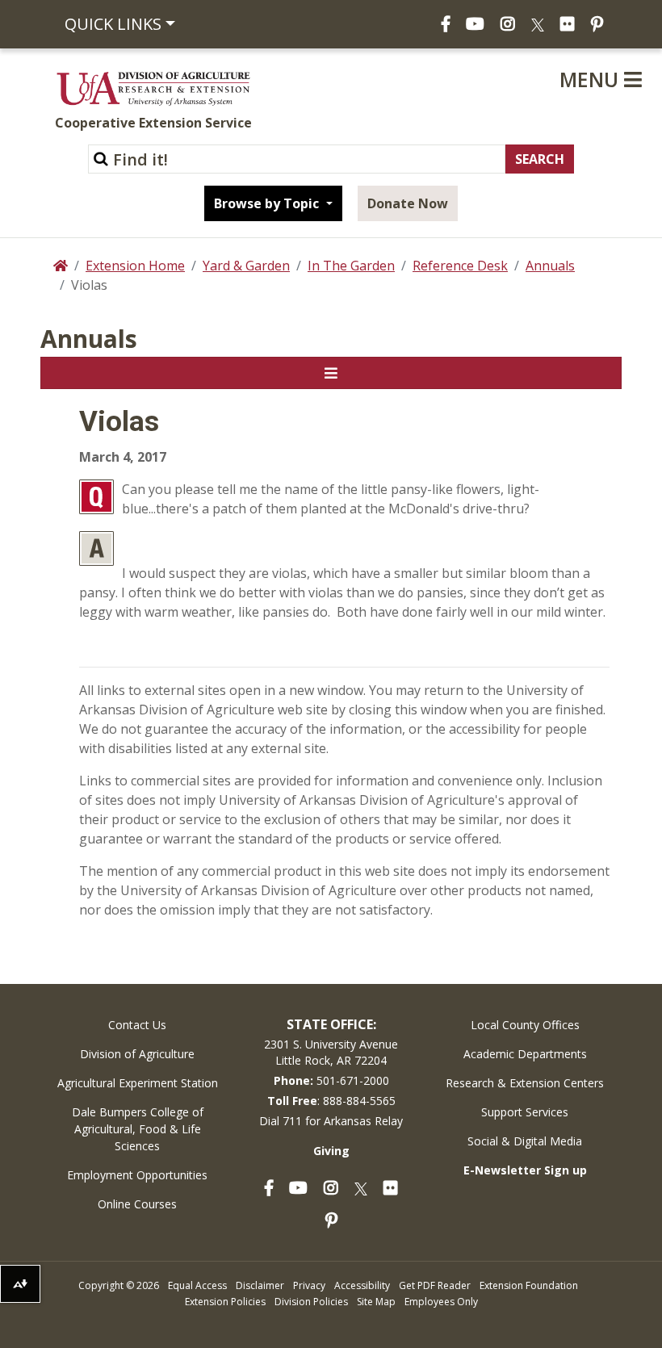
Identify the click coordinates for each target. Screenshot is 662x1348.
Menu (591, 79)
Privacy (309, 1285)
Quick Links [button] (113, 24)
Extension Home (135, 265)
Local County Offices (525, 1024)
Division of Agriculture (137, 1053)
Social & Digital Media (524, 1141)
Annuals (550, 265)
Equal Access (197, 1285)
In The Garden (351, 265)
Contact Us (137, 1024)
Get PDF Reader (435, 1285)
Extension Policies (225, 1301)
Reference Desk (460, 265)
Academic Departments (525, 1053)
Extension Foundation (529, 1285)
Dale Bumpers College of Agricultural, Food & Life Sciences (137, 1128)
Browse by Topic (268, 203)
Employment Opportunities (137, 1175)
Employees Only (441, 1301)
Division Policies (311, 1301)
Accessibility (362, 1285)
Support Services (524, 1112)
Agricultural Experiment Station (137, 1083)
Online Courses (137, 1204)
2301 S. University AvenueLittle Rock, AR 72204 (331, 1052)
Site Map (376, 1301)
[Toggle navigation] (331, 373)
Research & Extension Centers (525, 1083)
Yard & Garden (246, 265)
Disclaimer (260, 1285)
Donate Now (407, 203)
